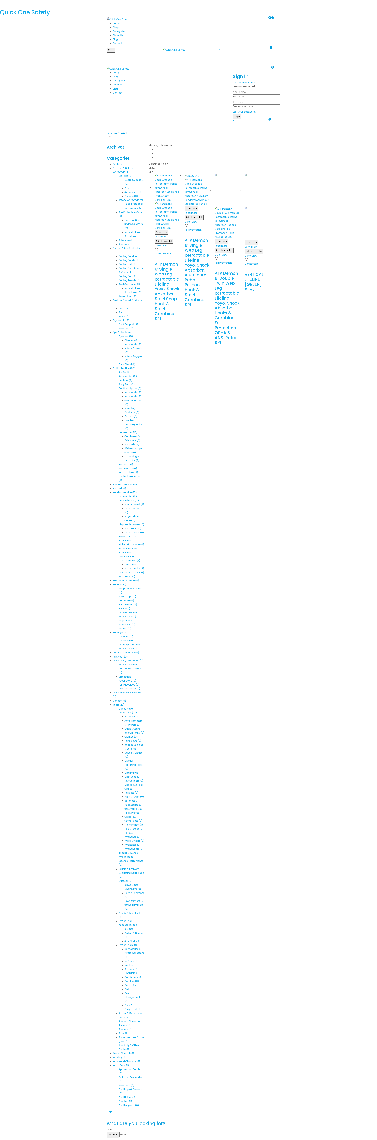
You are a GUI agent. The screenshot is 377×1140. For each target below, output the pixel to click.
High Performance (131, 544)
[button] (233, 19)
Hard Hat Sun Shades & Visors (133, 224)
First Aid (119, 488)
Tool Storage (134, 829)
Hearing (119, 632)
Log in (110, 1111)
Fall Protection (124, 368)
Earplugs (126, 640)
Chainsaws (132, 889)
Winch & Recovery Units (133, 424)
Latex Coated (134, 504)
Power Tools (128, 945)
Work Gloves (128, 576)
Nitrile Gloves (134, 532)
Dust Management (132, 997)
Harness (126, 464)
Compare (161, 232)
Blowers (131, 885)
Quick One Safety (25, 12)
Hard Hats (126, 308)
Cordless (131, 981)
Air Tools (131, 961)
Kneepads (126, 328)
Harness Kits (128, 468)
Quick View (161, 245)
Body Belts (127, 384)
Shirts (124, 312)
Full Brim (126, 608)
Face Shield (127, 364)
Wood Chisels (134, 841)
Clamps (131, 736)
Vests (124, 316)
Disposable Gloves (131, 524)
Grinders (126, 708)
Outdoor (126, 881)
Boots (118, 164)
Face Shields (128, 604)
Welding (119, 1057)
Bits (128, 929)
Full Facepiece (129, 684)
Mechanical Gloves (131, 572)
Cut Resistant (129, 500)
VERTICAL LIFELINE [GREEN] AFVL (254, 282)
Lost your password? (244, 111)
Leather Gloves (129, 560)
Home (109, 133)
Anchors (125, 380)
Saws (124, 1033)
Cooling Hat (127, 264)
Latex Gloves (133, 528)
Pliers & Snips (134, 797)
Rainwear (126, 244)
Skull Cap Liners (129, 284)
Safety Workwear (131, 200)
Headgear (121, 584)
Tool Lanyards (129, 1105)
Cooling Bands (129, 260)
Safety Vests (128, 240)
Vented (125, 628)
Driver (130, 564)
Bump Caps (127, 596)
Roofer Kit (126, 372)
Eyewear (126, 336)
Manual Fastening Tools (133, 764)
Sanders (125, 1029)
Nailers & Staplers (131, 869)
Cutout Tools (133, 985)
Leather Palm (134, 568)
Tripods (130, 416)
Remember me (244, 106)
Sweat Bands (128, 296)
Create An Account (244, 82)
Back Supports (129, 324)
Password (238, 96)
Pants (129, 188)
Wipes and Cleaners (126, 1061)
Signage (119, 700)
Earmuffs (126, 636)
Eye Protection (123, 332)
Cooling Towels (129, 280)
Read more (161, 236)
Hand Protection (125, 492)
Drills (129, 989)
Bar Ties (131, 716)
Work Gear (121, 1065)
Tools (118, 704)
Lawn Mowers (134, 901)
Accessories (128, 376)
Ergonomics (122, 320)
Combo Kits (133, 977)
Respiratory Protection (128, 660)
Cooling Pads (128, 276)
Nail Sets (131, 793)
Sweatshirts (133, 192)
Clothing (126, 176)
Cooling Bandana (130, 256)
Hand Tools (128, 712)
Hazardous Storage (126, 580)
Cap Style (126, 600)
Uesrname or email (244, 86)
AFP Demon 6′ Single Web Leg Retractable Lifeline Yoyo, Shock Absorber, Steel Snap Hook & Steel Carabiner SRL (167, 291)
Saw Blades (133, 941)
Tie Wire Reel (133, 824)
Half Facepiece (129, 688)
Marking (131, 772)
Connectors (128, 432)
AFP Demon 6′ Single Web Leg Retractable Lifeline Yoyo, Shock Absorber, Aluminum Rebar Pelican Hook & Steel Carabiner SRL (197, 272)
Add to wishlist (164, 241)
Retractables (128, 472)
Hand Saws (132, 741)
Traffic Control (123, 1053)
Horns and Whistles (126, 652)
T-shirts (131, 196)
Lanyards (131, 444)
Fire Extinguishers (125, 484)
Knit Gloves (128, 556)
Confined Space (130, 388)
